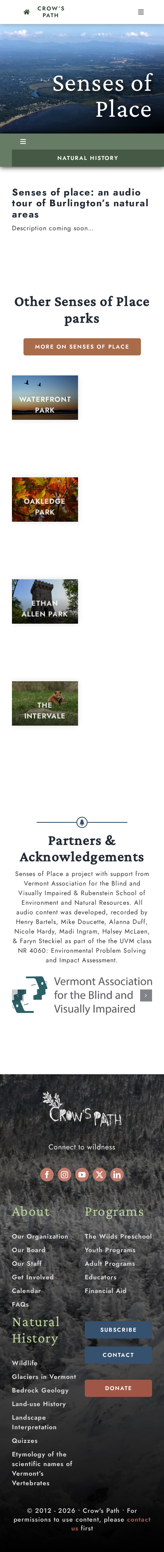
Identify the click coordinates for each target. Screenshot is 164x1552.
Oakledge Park (45, 506)
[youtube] (82, 1174)
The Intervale (45, 710)
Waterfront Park (44, 404)
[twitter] (99, 1174)
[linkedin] (117, 1174)
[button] (18, 995)
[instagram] (64, 1174)
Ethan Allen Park (44, 608)
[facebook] (47, 1174)
